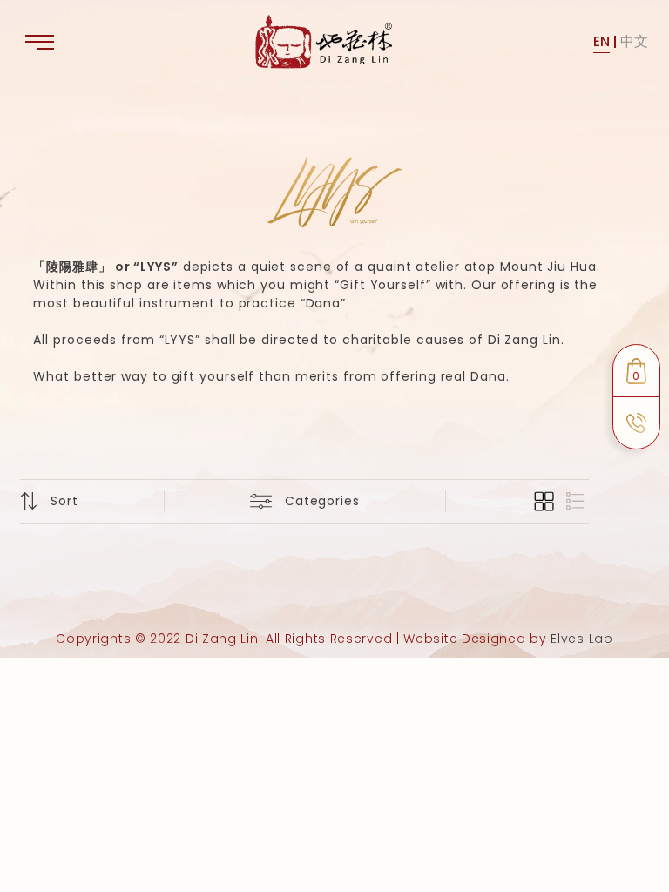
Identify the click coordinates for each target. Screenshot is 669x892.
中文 (634, 41)
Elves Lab (581, 638)
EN (601, 41)
